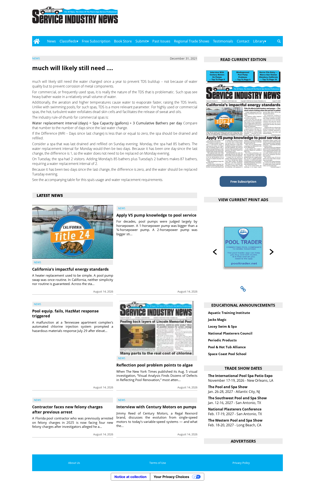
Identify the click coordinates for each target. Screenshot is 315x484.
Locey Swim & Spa (222, 326)
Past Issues (161, 41)
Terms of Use (157, 463)
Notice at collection (130, 477)
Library (258, 41)
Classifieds (68, 41)
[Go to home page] (36, 41)
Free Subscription (96, 41)
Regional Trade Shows (191, 41)
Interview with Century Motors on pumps (156, 406)
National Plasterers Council (230, 333)
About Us (74, 463)
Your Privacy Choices (171, 477)
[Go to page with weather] (245, 19)
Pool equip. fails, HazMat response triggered (65, 313)
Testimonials (223, 41)
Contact (243, 41)
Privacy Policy (241, 463)
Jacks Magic (217, 319)
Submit (141, 41)
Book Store (123, 41)
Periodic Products (222, 340)
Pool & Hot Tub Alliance (227, 347)
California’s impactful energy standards (70, 269)
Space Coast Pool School (227, 354)
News (51, 41)
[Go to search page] (279, 41)
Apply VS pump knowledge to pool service (156, 215)
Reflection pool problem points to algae (154, 365)
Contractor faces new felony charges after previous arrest (67, 409)
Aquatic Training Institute (229, 313)
